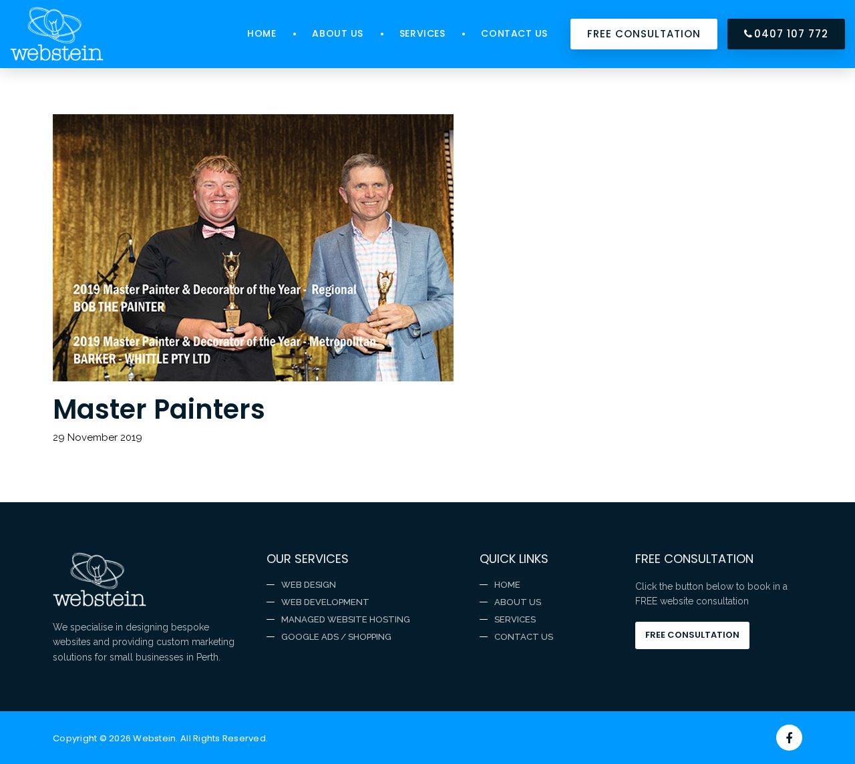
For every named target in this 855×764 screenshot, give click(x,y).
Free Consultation (692, 634)
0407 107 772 (791, 34)
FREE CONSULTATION (643, 34)
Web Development (325, 602)
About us (337, 33)
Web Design (308, 585)
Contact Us (514, 33)
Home (261, 33)
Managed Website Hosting (345, 619)
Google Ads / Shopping (336, 637)
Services (422, 33)
